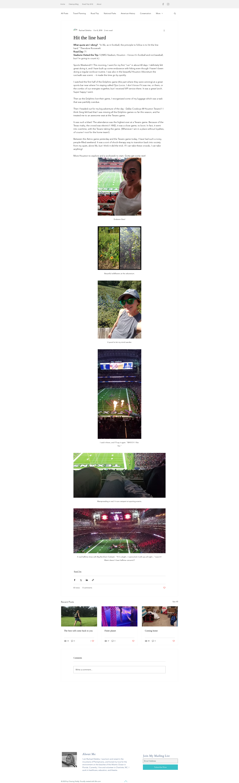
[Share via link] (93, 580)
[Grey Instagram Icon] (168, 4)
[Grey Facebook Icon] (163, 4)
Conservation (145, 13)
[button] (175, 13)
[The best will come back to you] (79, 616)
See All (175, 601)
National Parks (110, 13)
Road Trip (95, 13)
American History (128, 13)
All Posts (64, 13)
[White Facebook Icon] (144, 781)
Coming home (151, 630)
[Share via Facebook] (74, 580)
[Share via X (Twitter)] (81, 580)
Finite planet (110, 630)
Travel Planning (79, 13)
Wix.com (98, 781)
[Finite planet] (120, 616)
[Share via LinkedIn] (87, 580)
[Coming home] (160, 616)
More (158, 13)
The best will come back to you (78, 630)
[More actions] (164, 30)
